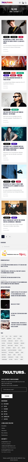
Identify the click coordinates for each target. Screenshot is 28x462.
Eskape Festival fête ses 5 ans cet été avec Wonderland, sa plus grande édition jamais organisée (14, 283)
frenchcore (16, 343)
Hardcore (13, 75)
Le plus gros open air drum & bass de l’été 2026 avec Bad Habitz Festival (14, 265)
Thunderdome (4, 359)
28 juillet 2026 (4, 275)
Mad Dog (23, 348)
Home (11, 11)
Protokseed (11, 352)
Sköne (14, 354)
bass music (9, 338)
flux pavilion (9, 343)
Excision (3, 343)
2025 (10, 336)
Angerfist (15, 336)
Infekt (3, 348)
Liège (19, 348)
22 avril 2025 (6, 122)
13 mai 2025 (5, 51)
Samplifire (4, 354)
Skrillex (9, 354)
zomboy (21, 359)
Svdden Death (10, 357)
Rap (13, 181)
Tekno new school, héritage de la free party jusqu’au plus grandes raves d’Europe (13, 272)
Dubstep (6, 75)
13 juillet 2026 (4, 280)
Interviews (14, 37)
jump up (14, 348)
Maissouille (4, 350)
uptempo (10, 359)
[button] (20, 3)
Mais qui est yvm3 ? (15, 304)
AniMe (21, 336)
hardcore (22, 343)
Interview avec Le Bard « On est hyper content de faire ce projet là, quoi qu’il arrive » (13, 41)
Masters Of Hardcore (12, 350)
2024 (6, 336)
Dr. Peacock (4, 341)
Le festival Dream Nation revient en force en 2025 (12, 79)
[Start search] (26, 3)
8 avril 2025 (5, 196)
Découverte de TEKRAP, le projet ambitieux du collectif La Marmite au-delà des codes (13, 186)
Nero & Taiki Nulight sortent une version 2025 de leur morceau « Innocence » (14, 221)
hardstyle (4, 345)
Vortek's (16, 359)
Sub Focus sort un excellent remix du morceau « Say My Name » (13, 113)
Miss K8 (20, 350)
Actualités (6, 73)
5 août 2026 (3, 269)
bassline (3, 338)
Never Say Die (4, 352)
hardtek (16, 345)
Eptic (21, 341)
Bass (13, 73)
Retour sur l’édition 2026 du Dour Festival (11, 277)
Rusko (22, 352)
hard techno (10, 345)
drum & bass (10, 341)
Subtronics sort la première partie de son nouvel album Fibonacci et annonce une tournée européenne (13, 148)
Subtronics (4, 357)
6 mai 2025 (5, 88)
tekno (21, 357)
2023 (2, 336)
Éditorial (6, 37)
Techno (16, 357)
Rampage (17, 352)
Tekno (21, 37)
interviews (8, 348)
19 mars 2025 (6, 230)
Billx (14, 338)
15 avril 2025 (6, 160)
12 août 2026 (3, 263)
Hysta (21, 345)
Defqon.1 (19, 338)
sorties (19, 354)
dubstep (16, 341)
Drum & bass (20, 73)
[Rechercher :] (14, 246)
